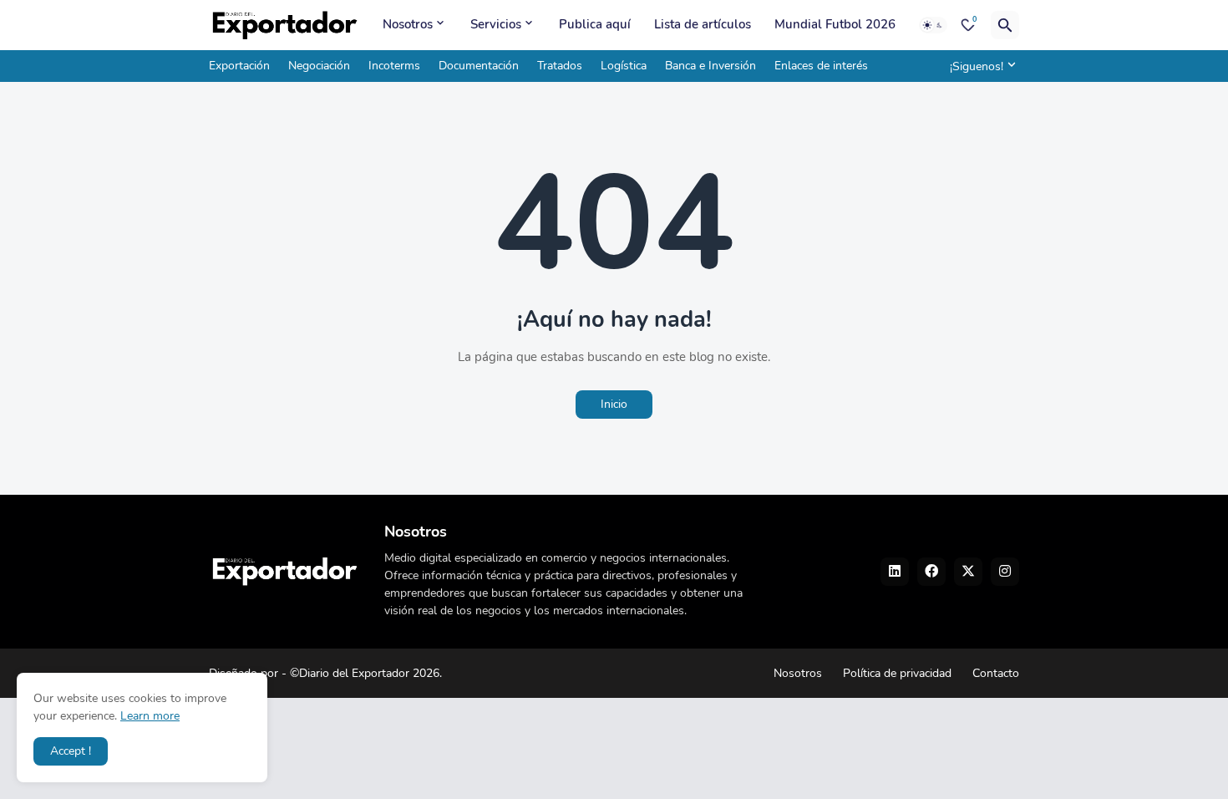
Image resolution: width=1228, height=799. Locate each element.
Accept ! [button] (70, 751)
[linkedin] (894, 571)
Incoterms (394, 66)
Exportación (239, 66)
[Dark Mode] (933, 25)
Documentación (479, 66)
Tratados (559, 66)
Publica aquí (595, 24)
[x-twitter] (968, 571)
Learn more (150, 716)
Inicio (614, 404)
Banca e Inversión (710, 66)
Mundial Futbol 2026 (835, 24)
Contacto (995, 673)
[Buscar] (1005, 25)
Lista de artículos (702, 24)
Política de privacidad (897, 673)
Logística (624, 66)
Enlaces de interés (821, 66)
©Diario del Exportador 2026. (366, 673)
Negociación (319, 66)
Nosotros (408, 24)
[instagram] (1005, 571)
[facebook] (931, 571)
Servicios (495, 24)
